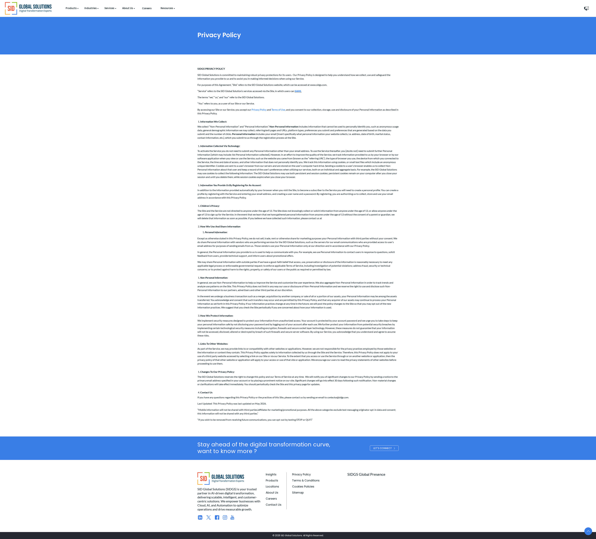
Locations (272, 486)
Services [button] (109, 8)
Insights (271, 474)
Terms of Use (278, 109)
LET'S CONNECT (382, 448)
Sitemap (298, 492)
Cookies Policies (303, 486)
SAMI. (298, 90)
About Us (272, 492)
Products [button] (71, 8)
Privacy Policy (259, 109)
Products (272, 480)
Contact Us (273, 505)
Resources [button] (167, 8)
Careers (147, 8)
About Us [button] (127, 8)
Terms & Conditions (306, 480)
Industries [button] (90, 8)
